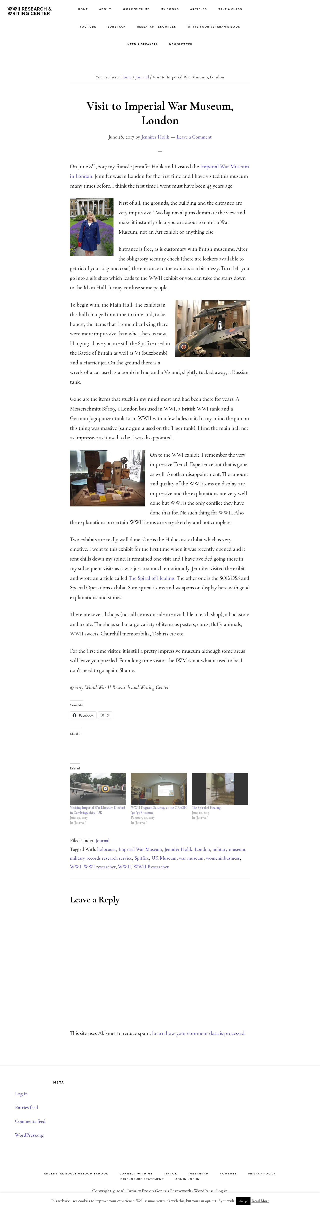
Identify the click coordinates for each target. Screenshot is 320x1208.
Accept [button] (243, 1201)
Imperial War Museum (140, 849)
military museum (228, 849)
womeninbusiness (223, 858)
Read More (260, 1200)
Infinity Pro (137, 1190)
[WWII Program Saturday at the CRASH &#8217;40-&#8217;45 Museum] (159, 789)
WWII (124, 867)
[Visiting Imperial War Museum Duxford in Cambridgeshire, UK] (98, 789)
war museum (191, 858)
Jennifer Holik (178, 849)
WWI (75, 867)
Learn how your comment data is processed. (199, 1033)
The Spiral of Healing (151, 578)
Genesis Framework (173, 1190)
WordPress (204, 1190)
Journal (103, 841)
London (202, 849)
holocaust (106, 849)
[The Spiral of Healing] (220, 789)
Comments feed (30, 1121)
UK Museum (164, 858)
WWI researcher (100, 867)
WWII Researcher (151, 867)
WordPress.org (29, 1135)
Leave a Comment (194, 137)
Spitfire (141, 858)
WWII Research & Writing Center (30, 11)
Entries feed (26, 1108)
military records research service (101, 858)
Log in (21, 1094)
